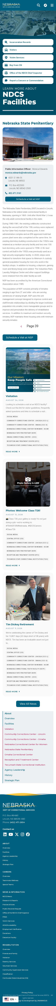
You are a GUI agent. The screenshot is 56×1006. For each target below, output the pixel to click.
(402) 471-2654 (17, 822)
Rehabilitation (11, 945)
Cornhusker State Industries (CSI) (15, 978)
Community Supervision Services (15, 970)
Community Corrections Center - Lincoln (25, 734)
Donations (7, 933)
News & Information (14, 892)
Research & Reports (10, 900)
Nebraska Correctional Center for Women (26, 744)
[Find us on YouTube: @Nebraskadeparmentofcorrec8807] (11, 835)
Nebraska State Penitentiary (19, 749)
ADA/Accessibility (9, 925)
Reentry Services (9, 962)
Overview (10, 718)
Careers (7, 872)
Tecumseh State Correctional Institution (25, 765)
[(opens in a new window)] (5, 835)
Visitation (9, 729)
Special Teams (8, 884)
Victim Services (17, 57)
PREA (5, 917)
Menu (52, 5)
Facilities (9, 723)
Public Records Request (12, 909)
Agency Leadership (15, 770)
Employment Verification (12, 929)
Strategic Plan (12, 780)
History (8, 775)
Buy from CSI (16, 65)
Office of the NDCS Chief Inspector (26, 73)
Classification (8, 974)
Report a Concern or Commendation (26, 80)
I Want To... (45, 5)
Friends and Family (10, 953)
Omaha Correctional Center (19, 754)
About (8, 713)
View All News (28, 703)
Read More (12, 452)
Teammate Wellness (10, 880)
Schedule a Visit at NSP (28, 199)
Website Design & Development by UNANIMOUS (28, 1001)
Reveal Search (38, 5)
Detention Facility (9, 937)
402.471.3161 (14, 193)
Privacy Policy (27, 993)
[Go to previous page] (21, 326)
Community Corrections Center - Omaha (25, 739)
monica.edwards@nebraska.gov (20, 172)
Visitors (13, 50)
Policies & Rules (9, 905)
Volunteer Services (10, 966)
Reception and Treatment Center (22, 759)
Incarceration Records (20, 42)
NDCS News (7, 896)
